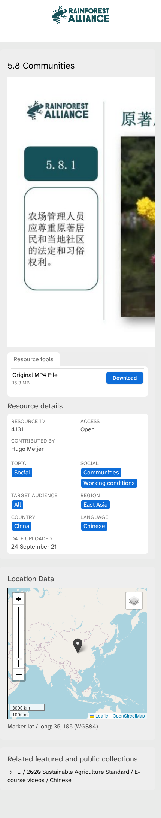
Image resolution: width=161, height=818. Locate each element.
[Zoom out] (18, 674)
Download (125, 377)
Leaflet (101, 715)
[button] (77, 646)
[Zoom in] (18, 599)
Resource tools (33, 359)
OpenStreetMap (129, 715)
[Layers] (134, 600)
